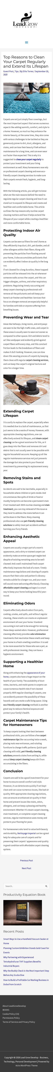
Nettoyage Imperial (26, 833)
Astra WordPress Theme (27, 1065)
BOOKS (6, 1009)
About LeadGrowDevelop (14, 1006)
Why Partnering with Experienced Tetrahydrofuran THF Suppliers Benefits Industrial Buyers (22, 961)
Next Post (26, 868)
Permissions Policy (11, 1017)
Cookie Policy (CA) (11, 1014)
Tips (17, 71)
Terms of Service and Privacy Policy (19, 1022)
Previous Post (26, 860)
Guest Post (8, 71)
